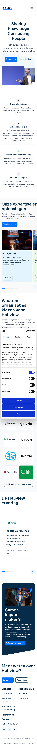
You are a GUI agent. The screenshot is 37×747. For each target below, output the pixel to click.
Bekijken (8, 278)
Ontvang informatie (13, 643)
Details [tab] (17, 337)
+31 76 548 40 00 (10, 723)
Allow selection (18, 407)
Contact (6, 680)
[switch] (32, 378)
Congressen (7, 693)
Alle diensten (8, 224)
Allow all (18, 400)
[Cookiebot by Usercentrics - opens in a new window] (26, 331)
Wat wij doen (22, 680)
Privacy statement (19, 743)
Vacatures (24, 698)
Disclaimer (30, 743)
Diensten (9, 59)
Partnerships (8, 714)
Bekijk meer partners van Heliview (18, 484)
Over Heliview (25, 59)
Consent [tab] (5, 337)
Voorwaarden (7, 743)
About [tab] (29, 337)
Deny (18, 414)
